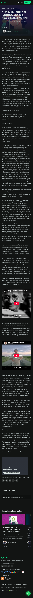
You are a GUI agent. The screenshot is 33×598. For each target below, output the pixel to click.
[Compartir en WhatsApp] (13, 480)
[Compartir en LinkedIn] (10, 480)
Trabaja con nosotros (20, 587)
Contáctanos (17, 584)
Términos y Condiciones (7, 587)
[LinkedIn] (11, 566)
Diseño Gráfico (11, 8)
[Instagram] (8, 566)
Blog (3, 8)
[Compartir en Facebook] (3, 480)
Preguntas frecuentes (6, 584)
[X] (5, 566)
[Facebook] (2, 566)
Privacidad (24, 584)
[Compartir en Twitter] (6, 480)
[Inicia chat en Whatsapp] (28, 593)
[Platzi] (4, 2)
